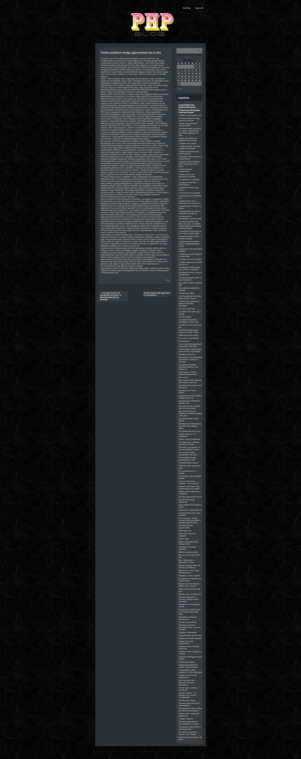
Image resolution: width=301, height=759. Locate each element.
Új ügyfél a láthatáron (186, 719)
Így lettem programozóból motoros (190, 497)
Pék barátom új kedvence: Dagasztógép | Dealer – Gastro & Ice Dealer (189, 627)
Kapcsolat (199, 8)
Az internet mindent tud (186, 309)
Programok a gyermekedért (188, 632)
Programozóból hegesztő (187, 662)
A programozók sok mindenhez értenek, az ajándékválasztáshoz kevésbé (189, 244)
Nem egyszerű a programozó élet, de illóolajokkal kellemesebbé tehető (190, 612)
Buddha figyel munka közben (188, 335)
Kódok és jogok (184, 539)
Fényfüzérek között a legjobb (188, 463)
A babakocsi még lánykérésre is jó (190, 115)
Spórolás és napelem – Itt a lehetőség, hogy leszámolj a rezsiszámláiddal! (188, 695)
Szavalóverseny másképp (187, 700)
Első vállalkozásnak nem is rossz (189, 431)
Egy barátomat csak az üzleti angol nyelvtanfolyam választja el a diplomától (190, 359)
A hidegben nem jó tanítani (188, 143)
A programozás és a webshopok (189, 179)
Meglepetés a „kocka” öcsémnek (189, 576)
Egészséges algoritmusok (187, 354)
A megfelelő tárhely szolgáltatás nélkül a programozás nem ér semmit (189, 164)
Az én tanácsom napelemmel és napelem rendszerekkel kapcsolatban (189, 303)
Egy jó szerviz (183, 377)
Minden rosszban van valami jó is (190, 594)
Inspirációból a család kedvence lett (190, 510)
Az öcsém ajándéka (185, 317)
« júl (179, 89)
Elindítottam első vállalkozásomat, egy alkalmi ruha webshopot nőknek (190, 426)
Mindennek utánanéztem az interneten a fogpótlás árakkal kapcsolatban (188, 599)
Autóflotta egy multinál (186, 293)
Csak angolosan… (184, 341)
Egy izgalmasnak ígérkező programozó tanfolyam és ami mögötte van (188, 367)
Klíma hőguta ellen (185, 531)
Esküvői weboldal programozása (189, 439)
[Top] (168, 280)
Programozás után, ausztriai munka (190, 635)
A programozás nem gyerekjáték (189, 193)
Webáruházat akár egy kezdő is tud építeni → (157, 294)
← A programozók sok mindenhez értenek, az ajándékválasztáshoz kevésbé (110, 296)
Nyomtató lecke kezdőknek (188, 622)
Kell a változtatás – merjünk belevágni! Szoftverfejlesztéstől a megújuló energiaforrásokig (190, 520)
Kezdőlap (187, 8)
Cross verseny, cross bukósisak (189, 338)
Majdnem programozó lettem (188, 552)
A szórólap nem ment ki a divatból (190, 259)
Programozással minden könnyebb (190, 638)
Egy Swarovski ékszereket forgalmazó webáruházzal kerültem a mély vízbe (190, 413)
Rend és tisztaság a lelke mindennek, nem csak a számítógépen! (187, 683)
